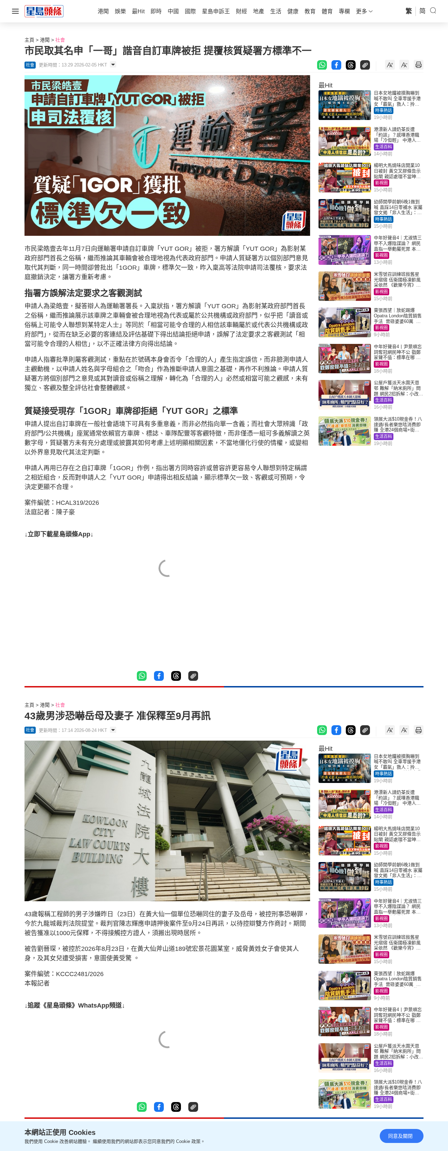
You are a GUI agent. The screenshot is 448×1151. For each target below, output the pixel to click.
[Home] (44, 10)
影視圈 (381, 183)
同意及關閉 (400, 1136)
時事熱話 (383, 110)
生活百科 (383, 147)
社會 (60, 40)
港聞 (45, 40)
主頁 (29, 40)
